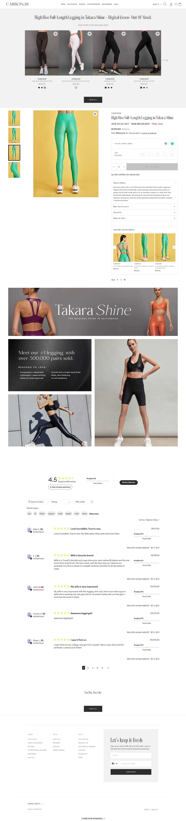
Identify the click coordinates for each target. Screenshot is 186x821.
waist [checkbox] (60, 514)
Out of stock (152, 167)
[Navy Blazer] (42, 87)
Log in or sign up (148, 133)
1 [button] (83, 668)
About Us (56, 739)
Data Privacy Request (87, 746)
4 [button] (97, 668)
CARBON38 (116, 113)
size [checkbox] (29, 514)
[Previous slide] (22, 60)
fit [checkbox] (35, 514)
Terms (146, 810)
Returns (31, 746)
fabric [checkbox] (42, 514)
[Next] (174, 247)
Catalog (81, 750)
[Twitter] (121, 280)
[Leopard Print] (45, 87)
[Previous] (114, 247)
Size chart (118, 155)
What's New (32, 739)
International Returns (37, 750)
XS (143, 154)
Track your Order (35, 743)
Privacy (154, 810)
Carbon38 (38, 809)
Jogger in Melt (110, 81)
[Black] (39, 87)
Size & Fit (117, 212)
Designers (32, 754)
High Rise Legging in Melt (42, 81)
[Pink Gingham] (76, 87)
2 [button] (88, 668)
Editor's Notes (119, 183)
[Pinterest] (124, 279)
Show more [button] (94, 514)
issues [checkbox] (84, 514)
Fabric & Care (119, 218)
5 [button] (102, 668)
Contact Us (83, 743)
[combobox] (61, 501)
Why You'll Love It (121, 207)
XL (172, 154)
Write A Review (128, 482)
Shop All (31, 757)
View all (93, 100)
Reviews (56, 746)
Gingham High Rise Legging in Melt (76, 81)
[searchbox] (38, 501)
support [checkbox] (51, 514)
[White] (114, 87)
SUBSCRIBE (131, 772)
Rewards (56, 743)
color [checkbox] (77, 514)
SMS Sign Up (82, 754)
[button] (93, 818)
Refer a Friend (58, 750)
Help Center (83, 739)
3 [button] (92, 668)
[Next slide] (164, 60)
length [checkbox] (68, 514)
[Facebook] (117, 279)
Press (80, 757)
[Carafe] (111, 87)
